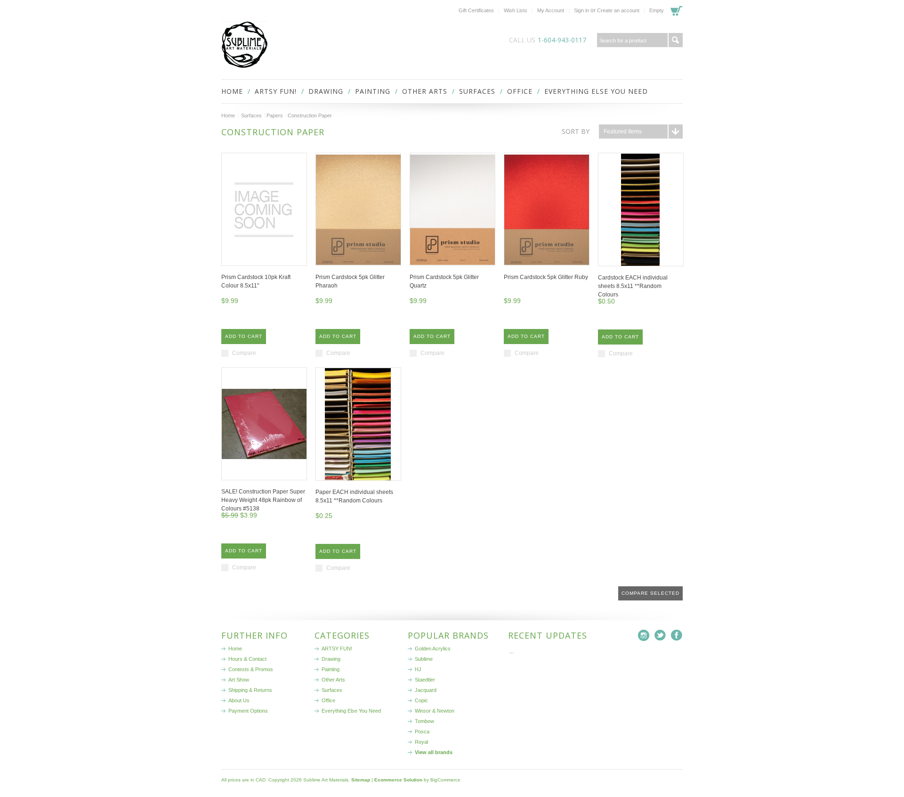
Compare (244, 353)
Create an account (618, 10)
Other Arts (424, 91)
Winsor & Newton (434, 711)
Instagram (644, 635)
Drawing (325, 91)
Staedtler (425, 679)
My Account (550, 10)
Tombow (424, 721)
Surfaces (477, 91)
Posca (422, 731)
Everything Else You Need (596, 91)
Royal (421, 742)
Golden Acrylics (433, 648)
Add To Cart (243, 336)
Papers (274, 115)
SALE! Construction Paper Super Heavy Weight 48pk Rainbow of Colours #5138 (263, 500)
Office (520, 91)
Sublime (424, 659)
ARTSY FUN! (276, 91)
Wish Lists (515, 10)
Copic (421, 700)
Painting (372, 91)
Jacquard (425, 690)
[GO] (676, 40)
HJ (418, 669)
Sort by (575, 131)
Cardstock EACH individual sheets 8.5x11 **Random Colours (633, 286)
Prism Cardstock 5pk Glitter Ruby (546, 277)
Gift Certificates (476, 10)
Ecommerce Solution (398, 779)
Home (228, 115)
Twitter (660, 635)
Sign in (581, 10)
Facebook (677, 635)
